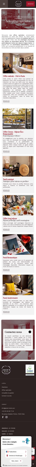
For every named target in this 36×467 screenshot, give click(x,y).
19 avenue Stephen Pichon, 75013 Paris (13, 414)
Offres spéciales (6, 390)
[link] (6, 101)
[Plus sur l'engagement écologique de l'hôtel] (30, 370)
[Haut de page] (33, 464)
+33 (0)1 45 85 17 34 (8, 411)
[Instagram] (6, 417)
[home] (18, 4)
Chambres (5, 387)
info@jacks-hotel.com (8, 408)
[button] (4, 4)
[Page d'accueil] (6, 370)
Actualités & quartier (8, 393)
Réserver (30, 4)
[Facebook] (3, 417)
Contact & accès (7, 395)
